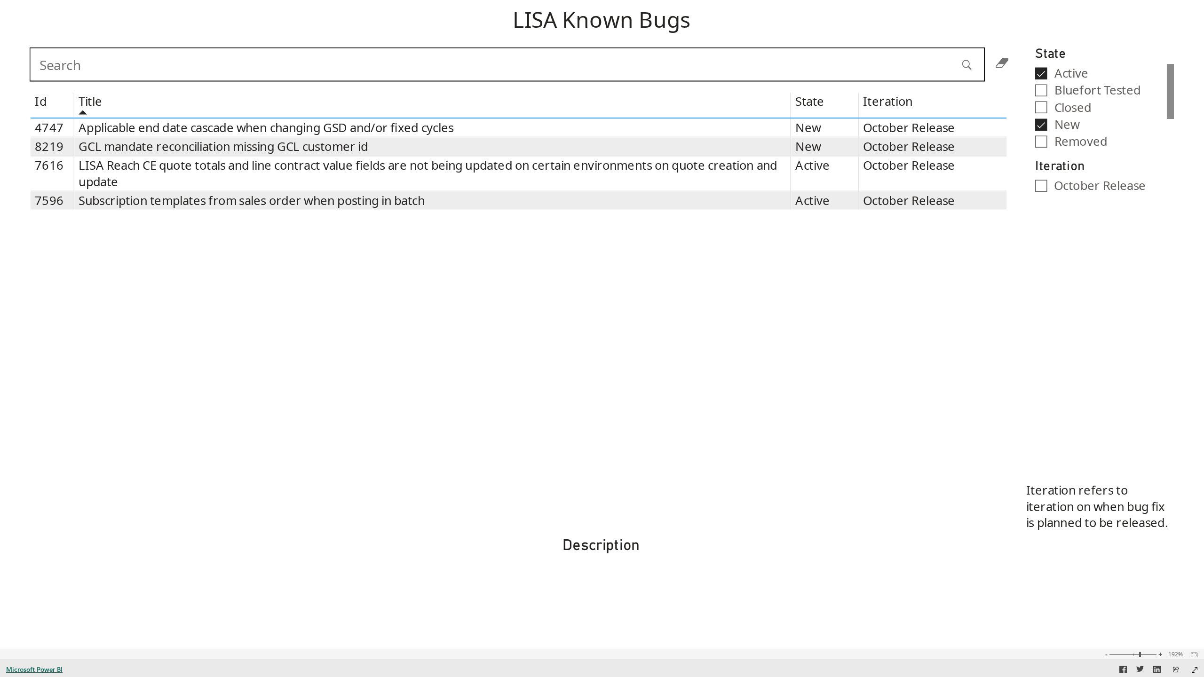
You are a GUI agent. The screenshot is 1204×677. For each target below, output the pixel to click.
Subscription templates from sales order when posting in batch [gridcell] (252, 200)
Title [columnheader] (91, 102)
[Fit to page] (1192, 655)
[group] (602, 21)
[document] (602, 22)
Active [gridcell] (813, 165)
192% (1175, 654)
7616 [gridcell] (49, 165)
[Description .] (601, 594)
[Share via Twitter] (1140, 671)
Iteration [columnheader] (887, 102)
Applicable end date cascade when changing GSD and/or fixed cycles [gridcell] (266, 127)
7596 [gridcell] (49, 200)
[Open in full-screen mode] (1194, 670)
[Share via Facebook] (1123, 671)
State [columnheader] (810, 102)
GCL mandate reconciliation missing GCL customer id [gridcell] (223, 146)
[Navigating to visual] (524, 65)
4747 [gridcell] (49, 127)
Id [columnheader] (41, 102)
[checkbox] (1101, 72)
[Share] (1176, 670)
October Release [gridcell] (909, 127)
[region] (602, 324)
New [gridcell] (808, 127)
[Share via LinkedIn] (1157, 671)
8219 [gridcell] (49, 146)
